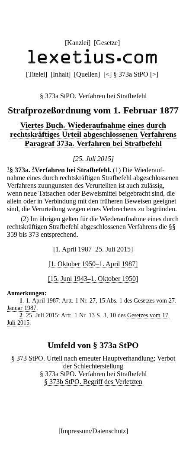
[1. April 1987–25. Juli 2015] (93, 249)
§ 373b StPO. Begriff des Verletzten (93, 381)
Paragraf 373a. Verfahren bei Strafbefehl (93, 143)
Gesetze (107, 42)
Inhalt (60, 74)
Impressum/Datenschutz (93, 431)
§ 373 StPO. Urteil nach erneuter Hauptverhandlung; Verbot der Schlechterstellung (93, 362)
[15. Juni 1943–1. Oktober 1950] (93, 278)
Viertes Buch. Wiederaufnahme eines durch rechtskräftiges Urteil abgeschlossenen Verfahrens (93, 130)
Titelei (36, 74)
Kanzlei (77, 42)
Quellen (87, 74)
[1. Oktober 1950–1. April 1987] (93, 264)
